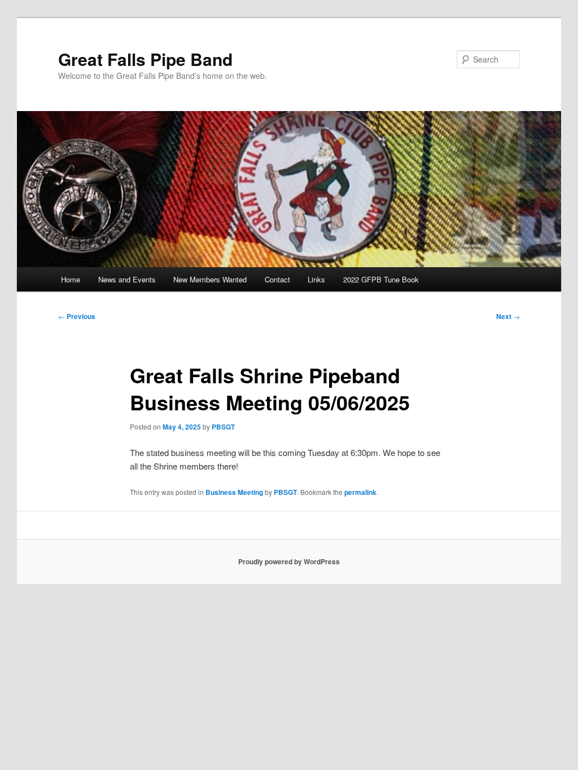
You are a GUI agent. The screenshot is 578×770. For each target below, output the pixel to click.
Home (70, 279)
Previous (76, 316)
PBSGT (223, 427)
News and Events (127, 279)
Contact (277, 279)
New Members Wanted (210, 279)
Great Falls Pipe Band (145, 59)
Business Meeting (234, 492)
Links (316, 279)
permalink (360, 492)
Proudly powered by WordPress (289, 561)
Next (508, 316)
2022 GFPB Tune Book (381, 279)
